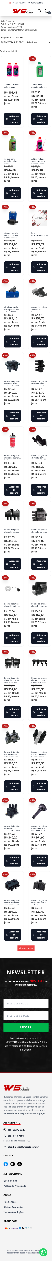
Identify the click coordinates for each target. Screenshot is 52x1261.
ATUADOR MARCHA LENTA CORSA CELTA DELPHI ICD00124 (11, 235)
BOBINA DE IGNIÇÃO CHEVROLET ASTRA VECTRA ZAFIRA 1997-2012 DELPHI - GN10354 (12, 383)
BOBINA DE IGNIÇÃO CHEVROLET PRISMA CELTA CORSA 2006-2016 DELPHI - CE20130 (11, 680)
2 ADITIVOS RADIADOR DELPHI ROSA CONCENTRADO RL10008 (12, 86)
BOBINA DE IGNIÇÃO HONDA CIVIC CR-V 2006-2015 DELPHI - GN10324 (39, 828)
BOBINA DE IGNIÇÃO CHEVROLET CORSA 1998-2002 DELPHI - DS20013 (12, 531)
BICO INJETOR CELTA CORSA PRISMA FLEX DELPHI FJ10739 (11, 309)
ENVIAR (26, 1027)
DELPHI (19, 37)
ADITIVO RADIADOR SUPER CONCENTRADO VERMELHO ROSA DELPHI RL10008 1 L (39, 160)
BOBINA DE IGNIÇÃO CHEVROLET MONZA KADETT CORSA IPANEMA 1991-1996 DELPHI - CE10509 (39, 605)
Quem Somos (10, 1180)
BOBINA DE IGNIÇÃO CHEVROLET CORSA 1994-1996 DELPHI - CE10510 (39, 457)
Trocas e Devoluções (13, 1212)
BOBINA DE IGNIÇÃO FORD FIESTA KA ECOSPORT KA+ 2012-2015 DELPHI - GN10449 (12, 828)
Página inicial (7, 37)
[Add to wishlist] (19, 60)
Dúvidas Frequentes (13, 1207)
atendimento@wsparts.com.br (22, 29)
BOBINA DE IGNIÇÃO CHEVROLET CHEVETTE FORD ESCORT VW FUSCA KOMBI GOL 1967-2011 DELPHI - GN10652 (12, 457)
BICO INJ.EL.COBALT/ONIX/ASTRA (39, 234)
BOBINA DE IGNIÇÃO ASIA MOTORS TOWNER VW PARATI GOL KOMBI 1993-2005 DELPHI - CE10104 (39, 309)
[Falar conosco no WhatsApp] (43, 1252)
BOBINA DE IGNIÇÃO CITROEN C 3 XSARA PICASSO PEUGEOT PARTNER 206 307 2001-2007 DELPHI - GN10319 (39, 680)
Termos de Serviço (37, 1046)
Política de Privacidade (14, 1186)
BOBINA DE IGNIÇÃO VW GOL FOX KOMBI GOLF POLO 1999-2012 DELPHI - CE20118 (39, 902)
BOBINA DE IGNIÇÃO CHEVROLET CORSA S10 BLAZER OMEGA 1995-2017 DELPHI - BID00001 (39, 531)
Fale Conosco (10, 1201)
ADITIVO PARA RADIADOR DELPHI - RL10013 (11, 160)
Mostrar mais (26, 948)
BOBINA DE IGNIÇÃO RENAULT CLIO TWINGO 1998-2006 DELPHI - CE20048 (12, 902)
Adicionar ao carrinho (14, 119)
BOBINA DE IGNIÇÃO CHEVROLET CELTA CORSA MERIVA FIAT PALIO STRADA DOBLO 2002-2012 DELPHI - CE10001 (39, 383)
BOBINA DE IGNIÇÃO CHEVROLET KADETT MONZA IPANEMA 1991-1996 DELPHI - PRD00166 (12, 605)
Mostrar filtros (14, 42)
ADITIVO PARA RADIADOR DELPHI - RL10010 (38, 86)
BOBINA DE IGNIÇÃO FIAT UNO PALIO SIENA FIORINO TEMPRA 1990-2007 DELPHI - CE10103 (39, 754)
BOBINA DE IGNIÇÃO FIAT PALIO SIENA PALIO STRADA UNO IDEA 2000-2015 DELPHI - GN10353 (11, 754)
